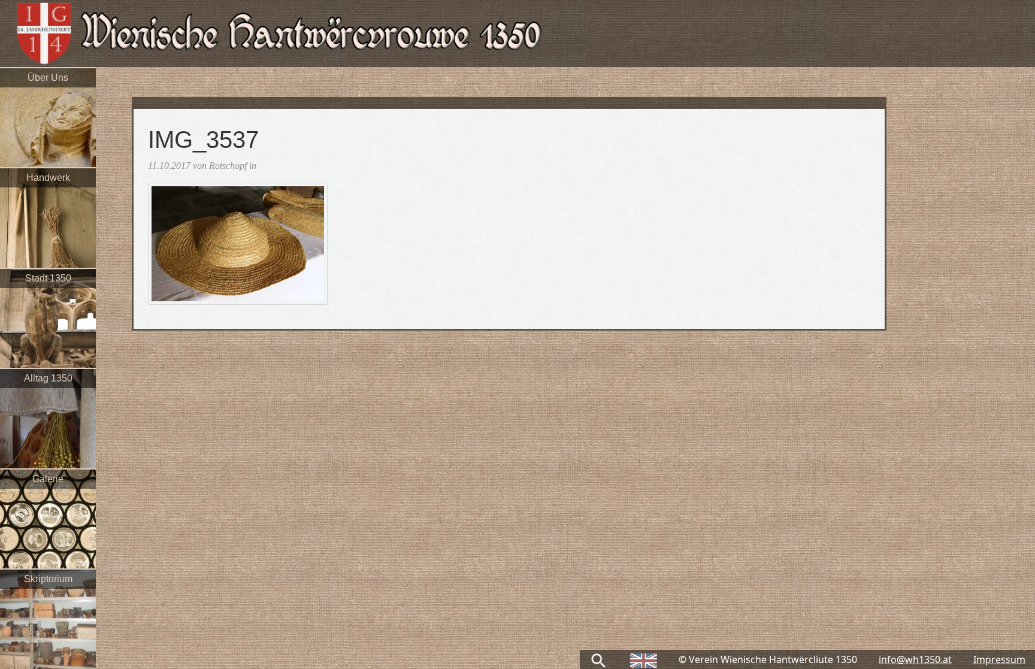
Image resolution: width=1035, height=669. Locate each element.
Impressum (999, 659)
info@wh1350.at (915, 659)
